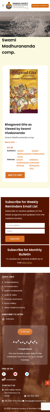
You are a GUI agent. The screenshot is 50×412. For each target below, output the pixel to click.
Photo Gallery (10, 303)
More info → (11, 142)
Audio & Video (10, 295)
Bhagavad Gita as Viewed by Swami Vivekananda (18, 129)
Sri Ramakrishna (11, 282)
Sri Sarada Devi (11, 286)
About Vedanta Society (14, 307)
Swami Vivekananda (38, 152)
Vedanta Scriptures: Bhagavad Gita (34, 164)
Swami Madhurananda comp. (24, 153)
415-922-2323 (33, 396)
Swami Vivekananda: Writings (22, 162)
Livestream (11, 379)
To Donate (25, 331)
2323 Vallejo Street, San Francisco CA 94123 (12, 392)
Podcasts (10, 319)
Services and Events (13, 299)
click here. (27, 262)
